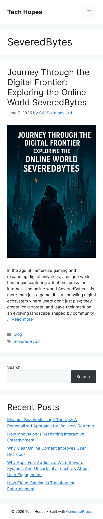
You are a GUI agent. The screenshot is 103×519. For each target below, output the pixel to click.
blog (18, 334)
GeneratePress (79, 511)
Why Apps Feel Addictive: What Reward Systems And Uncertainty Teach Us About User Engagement (48, 468)
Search (14, 367)
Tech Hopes (24, 12)
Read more (22, 319)
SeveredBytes (27, 341)
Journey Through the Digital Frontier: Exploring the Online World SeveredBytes (48, 87)
